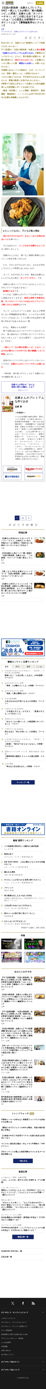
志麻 (2, 29)
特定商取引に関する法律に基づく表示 (14, 1334)
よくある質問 (6, 1342)
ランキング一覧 (23, 782)
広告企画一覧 (6, 1256)
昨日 (17, 666)
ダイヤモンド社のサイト (10, 1361)
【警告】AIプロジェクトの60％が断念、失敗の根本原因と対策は (23, 1128)
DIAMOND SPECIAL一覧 (11, 1251)
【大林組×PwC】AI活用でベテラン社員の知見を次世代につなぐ (23, 1136)
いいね (39, 666)
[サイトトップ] (9, 3)
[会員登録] (40, 3)
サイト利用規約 (6, 1330)
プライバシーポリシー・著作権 (12, 1338)
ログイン (30, 3)
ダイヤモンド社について (10, 1369)
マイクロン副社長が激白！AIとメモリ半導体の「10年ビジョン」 (23, 1144)
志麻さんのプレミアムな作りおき (26, 31)
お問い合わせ (6, 1350)
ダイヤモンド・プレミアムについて (13, 1322)
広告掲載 (4, 1346)
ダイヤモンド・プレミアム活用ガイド (14, 1326)
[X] (12, 1303)
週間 (28, 666)
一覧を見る (23, 1160)
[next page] (29, 518)
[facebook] (23, 1303)
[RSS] (33, 1303)
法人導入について (7, 1354)
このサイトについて (8, 1318)
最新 (6, 666)
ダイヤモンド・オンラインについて (14, 1312)
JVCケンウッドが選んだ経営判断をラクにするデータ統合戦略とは (23, 1152)
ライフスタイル (6, 31)
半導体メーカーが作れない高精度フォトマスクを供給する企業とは (23, 1120)
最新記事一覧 (23, 1236)
